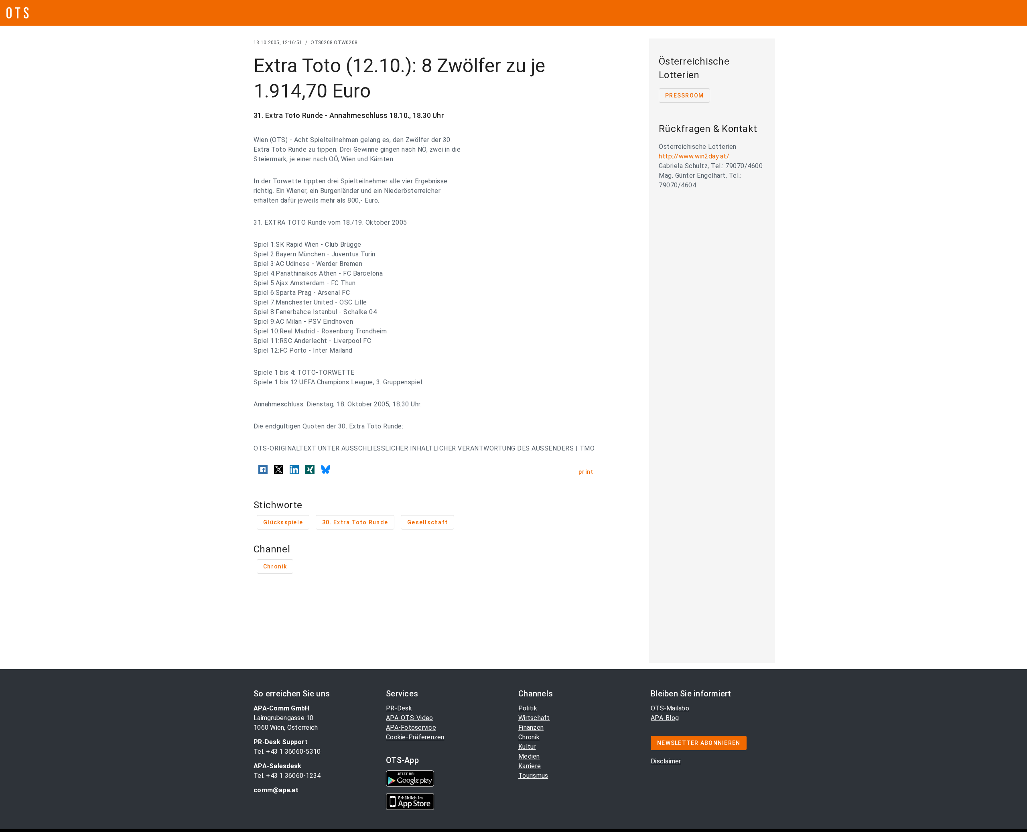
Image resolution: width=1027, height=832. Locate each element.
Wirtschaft (534, 718)
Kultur (527, 747)
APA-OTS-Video (409, 718)
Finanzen (531, 727)
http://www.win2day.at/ (694, 156)
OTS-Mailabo (670, 708)
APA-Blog (665, 718)
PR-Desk (399, 708)
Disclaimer (666, 761)
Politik (527, 708)
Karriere (529, 766)
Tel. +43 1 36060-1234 (287, 775)
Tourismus (533, 775)
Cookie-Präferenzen (415, 737)
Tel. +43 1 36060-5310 (287, 751)
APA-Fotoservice (411, 727)
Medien (529, 756)
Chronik (529, 737)
